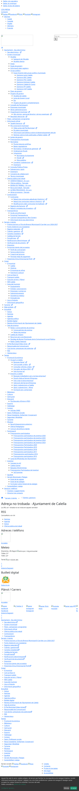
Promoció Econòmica (12, 721)
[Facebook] (12, 14)
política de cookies (20, 784)
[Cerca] (55, 39)
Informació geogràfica (12, 686)
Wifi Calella (8, 680)
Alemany (10, 26)
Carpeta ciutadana (11, 650)
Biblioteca (7, 723)
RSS (5, 714)
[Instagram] (35, 14)
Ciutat (3, 668)
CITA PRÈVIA (5, 10)
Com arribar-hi (9, 673)
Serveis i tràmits (11, 498)
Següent (10, 568)
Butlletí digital (9, 700)
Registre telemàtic (10, 645)
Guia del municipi (10, 682)
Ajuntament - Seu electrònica (11, 620)
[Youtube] (27, 14)
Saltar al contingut (9, 3)
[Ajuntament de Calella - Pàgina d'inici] (17, 40)
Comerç (7, 737)
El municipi (8, 670)
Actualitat (4, 689)
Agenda (7, 521)
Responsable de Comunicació (15, 709)
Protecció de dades (51, 768)
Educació (7, 730)
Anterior (4, 568)
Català (9, 19)
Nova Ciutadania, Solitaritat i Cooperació (19, 742)
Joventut (7, 753)
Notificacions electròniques (14, 657)
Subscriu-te (5, 585)
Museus (7, 748)
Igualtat (7, 755)
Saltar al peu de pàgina (11, 6)
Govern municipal (10, 624)
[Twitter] (4, 14)
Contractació (9, 634)
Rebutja (66, 788)
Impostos (7, 661)
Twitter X (19, 606)
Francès (10, 28)
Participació (8, 751)
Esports (7, 732)
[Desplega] (19, 498)
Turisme (7, 746)
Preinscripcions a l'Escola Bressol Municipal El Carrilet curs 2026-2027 (29, 641)
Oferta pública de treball (13, 526)
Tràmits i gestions (29, 498)
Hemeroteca (8, 716)
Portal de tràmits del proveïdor (15, 664)
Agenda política (10, 698)
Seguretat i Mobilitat (11, 744)
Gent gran (8, 728)
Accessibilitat (48, 773)
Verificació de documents (13, 659)
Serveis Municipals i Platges (14, 758)
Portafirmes (8, 654)
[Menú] (2, 48)
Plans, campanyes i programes (15, 627)
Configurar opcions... (8, 788)
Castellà (10, 21)
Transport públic (10, 675)
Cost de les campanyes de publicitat (17, 712)
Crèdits (46, 764)
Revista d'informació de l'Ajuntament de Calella (21, 703)
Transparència (9, 636)
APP (74, 606)
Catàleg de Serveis (11, 652)
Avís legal (47, 771)
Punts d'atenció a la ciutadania (15, 643)
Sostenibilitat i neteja (11, 760)
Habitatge (7, 735)
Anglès (9, 23)
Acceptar (73, 788)
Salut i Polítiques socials (13, 739)
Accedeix (4, 543)
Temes (3, 719)
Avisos (6, 524)
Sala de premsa (9, 705)
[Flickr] (20, 14)
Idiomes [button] (7, 17)
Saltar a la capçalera (10, 1)
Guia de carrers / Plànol (12, 677)
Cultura (7, 726)
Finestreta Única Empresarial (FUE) (16, 666)
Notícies (7, 519)
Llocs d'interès (9, 684)
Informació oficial (10, 629)
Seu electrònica (10, 622)
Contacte (4, 12)
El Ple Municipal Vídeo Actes (14, 707)
